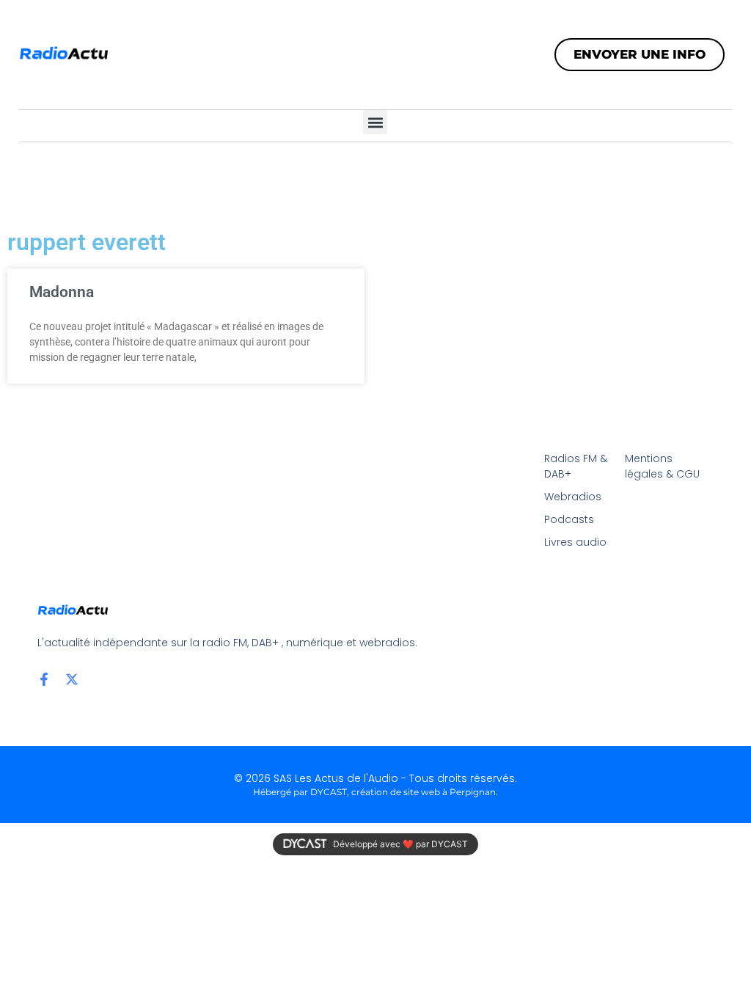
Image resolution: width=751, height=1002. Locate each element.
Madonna (61, 292)
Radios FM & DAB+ (575, 466)
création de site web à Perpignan (423, 791)
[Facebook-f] (44, 679)
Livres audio (575, 542)
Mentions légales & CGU (662, 466)
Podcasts (569, 519)
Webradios (572, 496)
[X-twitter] (71, 679)
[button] (375, 122)
